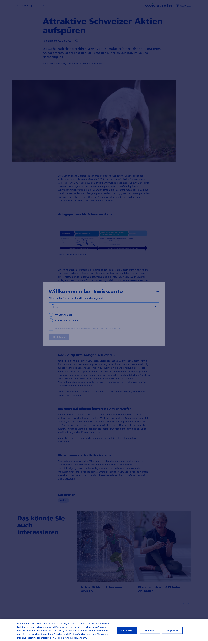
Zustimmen (127, 630)
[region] (104, 630)
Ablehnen (149, 630)
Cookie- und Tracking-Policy (49, 630)
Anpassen (172, 630)
